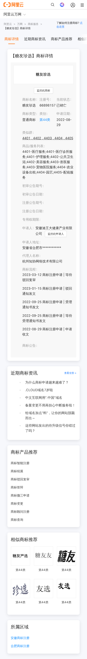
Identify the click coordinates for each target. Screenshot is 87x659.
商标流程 (29, 269)
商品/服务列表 (33, 146)
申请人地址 (30, 242)
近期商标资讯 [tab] (35, 39)
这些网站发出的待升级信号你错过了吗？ (50, 428)
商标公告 (29, 346)
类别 (42, 114)
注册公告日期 (32, 211)
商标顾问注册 (20, 511)
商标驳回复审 (20, 479)
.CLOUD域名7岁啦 (39, 390)
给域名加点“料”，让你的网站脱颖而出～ (50, 415)
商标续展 (17, 471)
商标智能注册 (20, 463)
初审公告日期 (32, 194)
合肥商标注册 (20, 646)
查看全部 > (70, 373)
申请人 (27, 228)
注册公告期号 (32, 203)
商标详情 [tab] (11, 39)
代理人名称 (30, 256)
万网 (20, 24)
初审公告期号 (32, 186)
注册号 (44, 100)
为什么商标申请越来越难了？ (47, 382)
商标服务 (33, 24)
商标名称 (29, 100)
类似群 (27, 133)
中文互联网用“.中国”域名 (43, 398)
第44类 (44, 120)
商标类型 (29, 114)
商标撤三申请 (20, 495)
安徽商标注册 (20, 638)
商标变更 (17, 503)
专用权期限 (30, 219)
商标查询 (17, 519)
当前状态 (63, 100)
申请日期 (63, 114)
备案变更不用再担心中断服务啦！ (50, 405)
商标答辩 (17, 487)
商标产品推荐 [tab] (61, 39)
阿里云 (8, 24)
